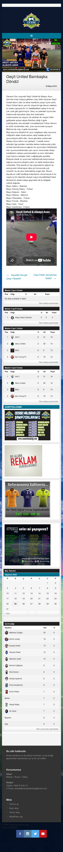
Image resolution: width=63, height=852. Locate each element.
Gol (44, 627)
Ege (6, 723)
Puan (47, 294)
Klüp (13, 294)
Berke (7, 698)
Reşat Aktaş (14, 704)
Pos (6, 294)
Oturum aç (14, 803)
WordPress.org (15, 816)
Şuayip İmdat (14, 645)
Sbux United (20, 343)
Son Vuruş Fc (20, 356)
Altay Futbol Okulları (23, 317)
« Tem (7, 613)
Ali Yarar (12, 711)
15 (47, 593)
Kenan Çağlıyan (16, 665)
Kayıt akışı (14, 808)
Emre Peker (14, 691)
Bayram (8, 717)
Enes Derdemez (16, 685)
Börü (17, 350)
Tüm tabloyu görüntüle (48, 303)
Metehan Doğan (16, 632)
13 (31, 593)
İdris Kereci (14, 672)
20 (31, 598)
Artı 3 (17, 337)
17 (7, 598)
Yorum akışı (14, 812)
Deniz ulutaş (14, 639)
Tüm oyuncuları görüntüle (47, 729)
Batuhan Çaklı (15, 658)
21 (39, 598)
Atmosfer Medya (9, 827)
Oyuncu (8, 627)
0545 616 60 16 (21, 785)
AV (35, 294)
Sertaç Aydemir (15, 678)
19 (23, 598)
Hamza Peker (15, 652)
